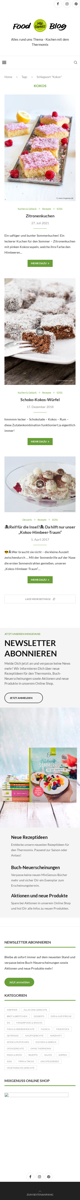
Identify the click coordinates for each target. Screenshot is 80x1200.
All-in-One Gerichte (35, 1009)
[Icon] (40, 331)
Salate (48, 1055)
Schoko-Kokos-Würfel (40, 399)
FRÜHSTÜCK (62, 1029)
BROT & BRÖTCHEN (17, 1016)
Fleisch (45, 1029)
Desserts (39, 1016)
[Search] (75, 62)
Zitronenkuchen (40, 215)
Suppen (62, 1055)
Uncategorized (49, 1061)
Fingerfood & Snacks (29, 1022)
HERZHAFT (56, 1035)
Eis (8, 1022)
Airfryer (12, 1009)
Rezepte (33, 1055)
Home (8, 77)
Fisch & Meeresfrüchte (20, 1029)
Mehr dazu (39, 263)
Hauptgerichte (34, 1035)
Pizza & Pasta (14, 1055)
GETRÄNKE (13, 1035)
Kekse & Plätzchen (18, 1042)
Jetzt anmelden (19, 982)
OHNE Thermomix (40, 1048)
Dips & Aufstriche (61, 1016)
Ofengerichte (15, 1048)
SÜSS (9, 1061)
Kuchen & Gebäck (46, 1042)
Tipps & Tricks (26, 1061)
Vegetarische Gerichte (20, 1067)
